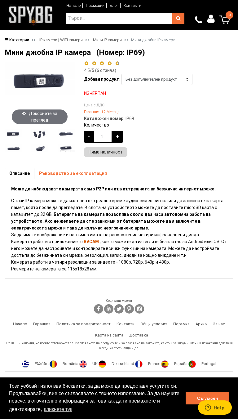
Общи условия (153, 324)
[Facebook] (98, 309)
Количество (96, 125)
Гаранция (42, 324)
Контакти (132, 5)
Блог (114, 5)
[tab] (19, 173)
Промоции (95, 5)
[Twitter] (119, 309)
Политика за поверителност (83, 324)
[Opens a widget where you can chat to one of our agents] (215, 408)
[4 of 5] (109, 63)
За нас (219, 324)
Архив (201, 324)
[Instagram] (139, 309)
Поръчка (181, 324)
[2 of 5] (94, 63)
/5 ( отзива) (100, 70)
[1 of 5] (86, 63)
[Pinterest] (129, 309)
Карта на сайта (109, 335)
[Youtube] (108, 309)
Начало (73, 5)
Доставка (138, 335)
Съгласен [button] (207, 398)
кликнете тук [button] (58, 409)
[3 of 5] (102, 63)
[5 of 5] (117, 63)
